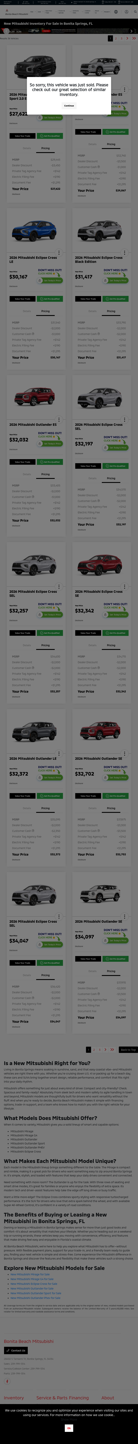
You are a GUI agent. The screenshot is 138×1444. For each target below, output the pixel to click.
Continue (69, 105)
